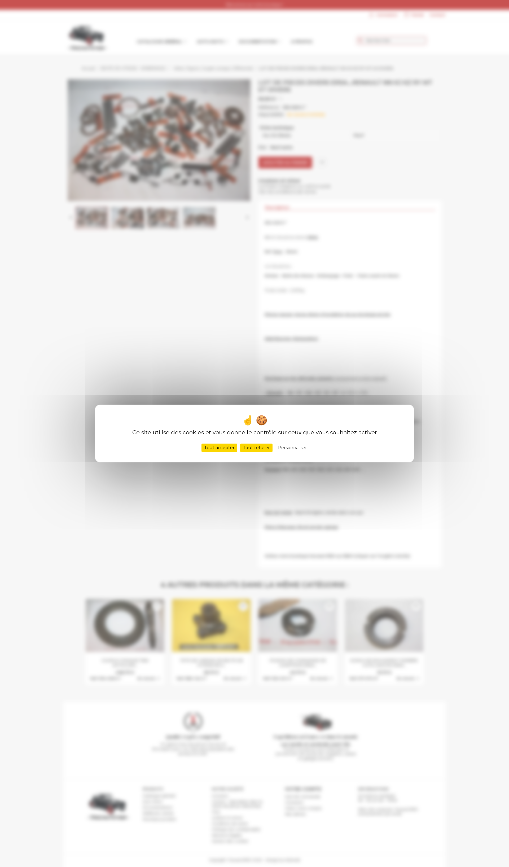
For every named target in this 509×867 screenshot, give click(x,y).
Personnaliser (292, 447)
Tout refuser (256, 447)
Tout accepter (219, 447)
